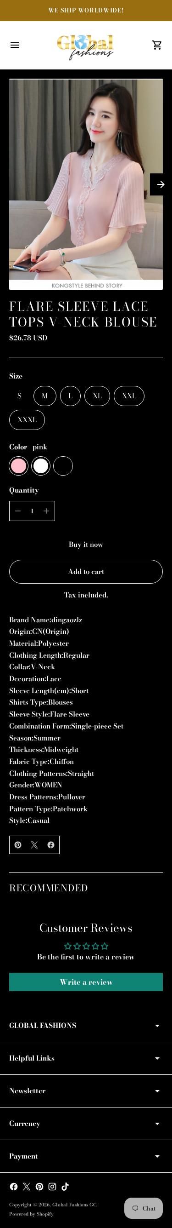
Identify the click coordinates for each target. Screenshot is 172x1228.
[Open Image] (86, 184)
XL (97, 395)
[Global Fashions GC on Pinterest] (39, 1186)
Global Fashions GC (74, 1204)
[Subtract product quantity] (18, 511)
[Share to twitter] (34, 845)
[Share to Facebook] (51, 845)
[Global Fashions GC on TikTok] (65, 1186)
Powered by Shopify (31, 1214)
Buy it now (86, 544)
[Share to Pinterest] (18, 845)
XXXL (27, 419)
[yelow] (63, 466)
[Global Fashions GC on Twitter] (26, 1186)
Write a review (86, 981)
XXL (129, 395)
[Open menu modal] (15, 45)
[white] (41, 466)
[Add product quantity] (46, 511)
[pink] (18, 466)
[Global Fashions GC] (86, 45)
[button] (161, 184)
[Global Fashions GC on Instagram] (52, 1186)
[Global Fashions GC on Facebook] (13, 1186)
